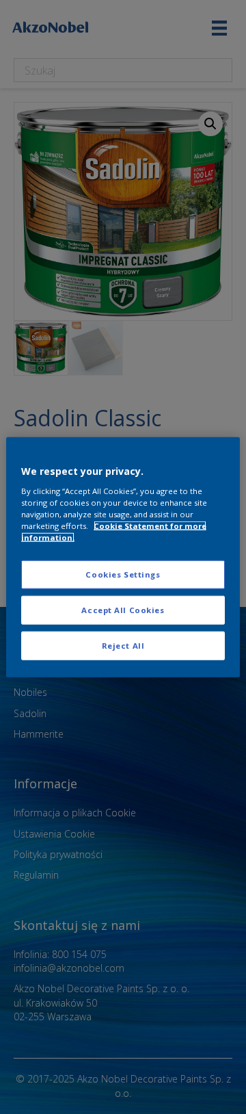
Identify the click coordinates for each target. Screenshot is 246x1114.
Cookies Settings (122, 574)
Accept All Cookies (122, 609)
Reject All (123, 645)
